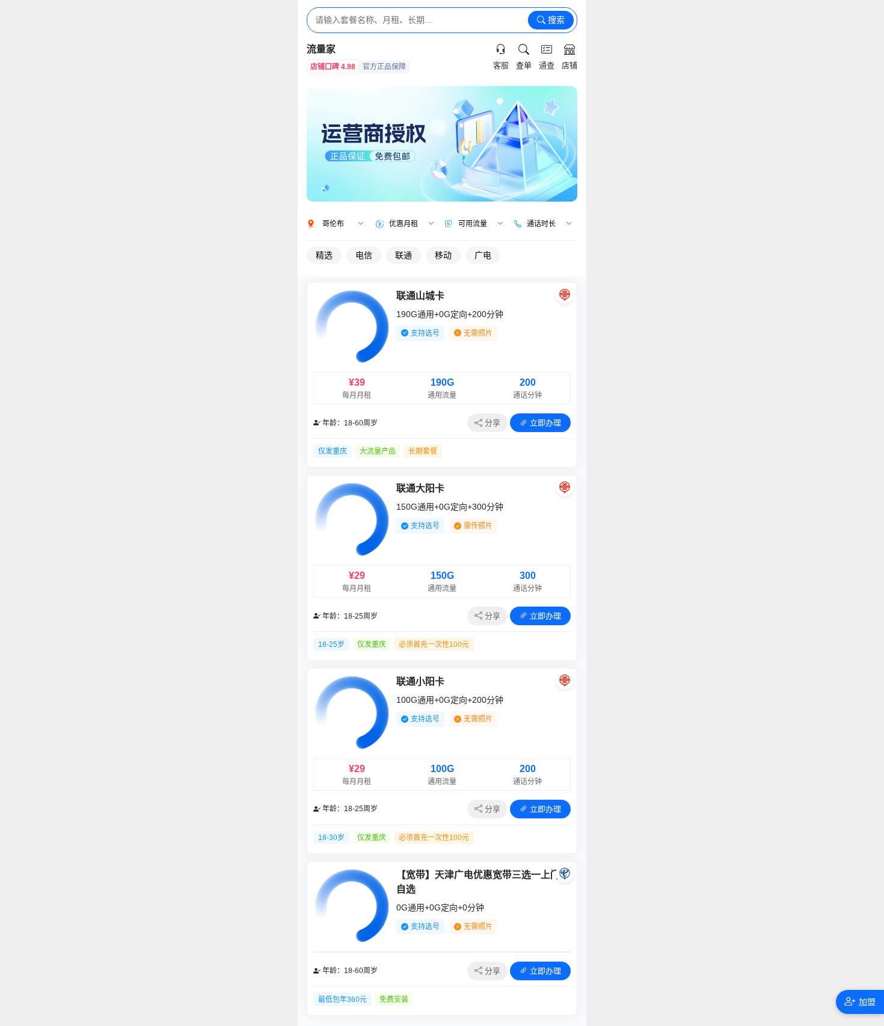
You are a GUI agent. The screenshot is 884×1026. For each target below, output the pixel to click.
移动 (443, 255)
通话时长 (541, 224)
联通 (403, 255)
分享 (491, 422)
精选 (324, 255)
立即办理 (544, 422)
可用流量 (472, 224)
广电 (482, 255)
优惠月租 (403, 224)
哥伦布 (333, 224)
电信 (363, 255)
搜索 (555, 20)
